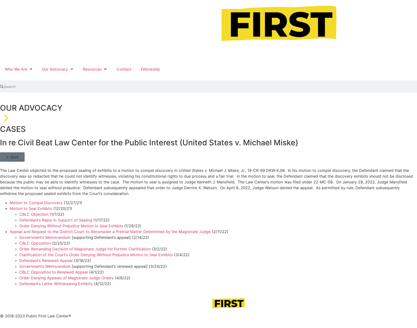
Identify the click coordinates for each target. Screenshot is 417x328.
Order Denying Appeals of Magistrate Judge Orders (66, 277)
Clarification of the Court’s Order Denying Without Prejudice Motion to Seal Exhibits (96, 254)
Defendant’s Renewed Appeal (46, 260)
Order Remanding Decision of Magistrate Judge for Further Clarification (85, 249)
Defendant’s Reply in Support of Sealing (55, 220)
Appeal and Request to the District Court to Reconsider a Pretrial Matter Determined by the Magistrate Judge (110, 231)
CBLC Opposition (35, 243)
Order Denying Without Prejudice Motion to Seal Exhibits (71, 225)
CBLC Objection (34, 214)
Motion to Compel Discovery (36, 202)
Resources (92, 69)
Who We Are (16, 69)
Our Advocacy (55, 69)
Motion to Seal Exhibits (31, 208)
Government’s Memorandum (44, 237)
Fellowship (150, 69)
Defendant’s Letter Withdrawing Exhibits (56, 283)
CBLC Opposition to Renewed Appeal (53, 272)
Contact (124, 69)
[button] (12, 157)
